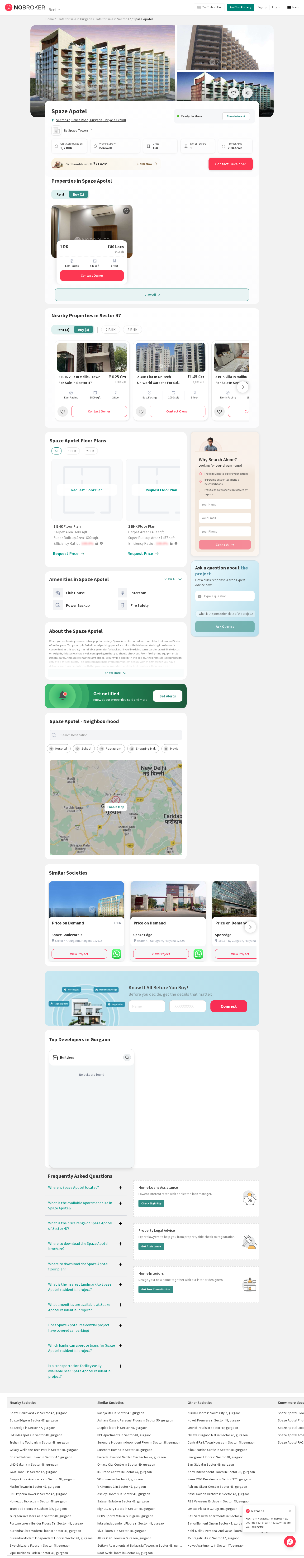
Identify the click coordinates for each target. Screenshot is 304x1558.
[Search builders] (127, 1057)
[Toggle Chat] (290, 1541)
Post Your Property (240, 7)
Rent (52, 9)
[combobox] (120, 735)
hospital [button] (61, 748)
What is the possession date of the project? (226, 613)
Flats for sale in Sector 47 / (114, 19)
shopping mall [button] (146, 748)
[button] (88, 543)
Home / (51, 19)
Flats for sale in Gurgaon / (76, 19)
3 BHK (133, 329)
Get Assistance (151, 1246)
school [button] (86, 748)
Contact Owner (92, 275)
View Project (79, 954)
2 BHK (111, 329)
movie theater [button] (180, 748)
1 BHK (72, 451)
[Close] (290, 1511)
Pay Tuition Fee (211, 7)
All (56, 451)
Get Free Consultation (155, 1289)
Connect (222, 544)
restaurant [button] (113, 748)
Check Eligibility (151, 1203)
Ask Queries (225, 626)
